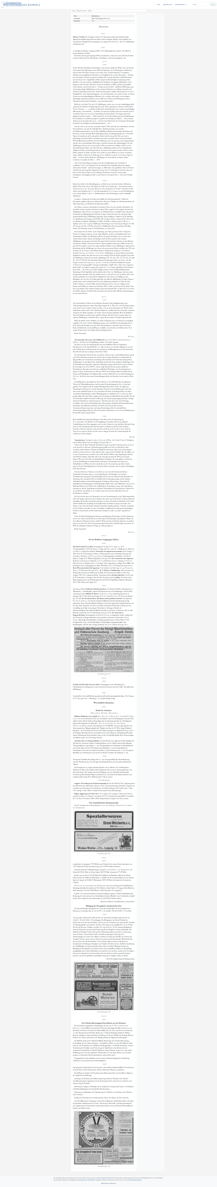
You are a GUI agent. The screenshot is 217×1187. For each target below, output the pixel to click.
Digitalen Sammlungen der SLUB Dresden (83, 1180)
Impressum (112, 1183)
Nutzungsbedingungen (135, 1180)
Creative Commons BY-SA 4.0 (104, 1178)
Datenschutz (104, 1183)
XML (93, 21)
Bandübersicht (167, 4)
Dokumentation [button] (180, 4)
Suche (213, 4)
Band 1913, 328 (81, 11)
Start (158, 4)
